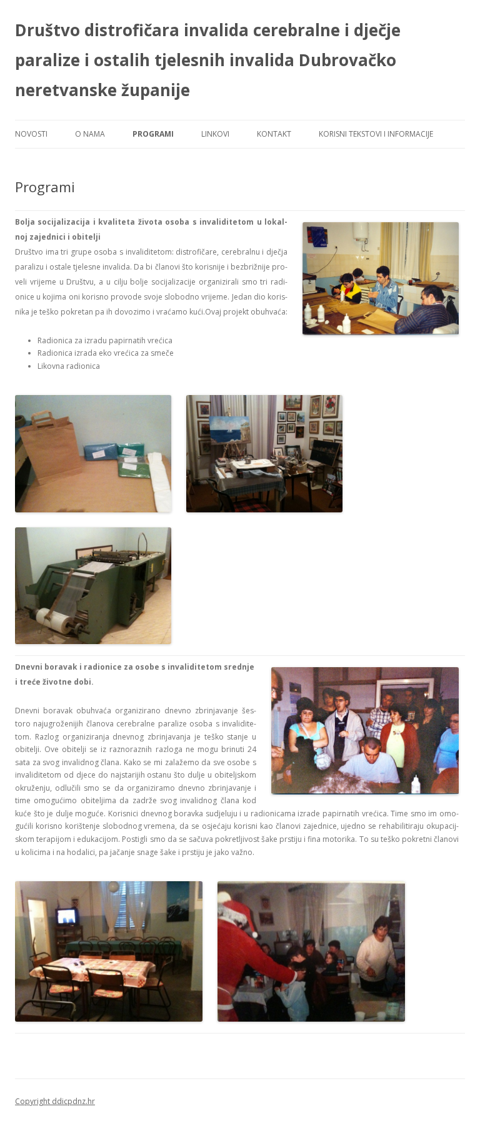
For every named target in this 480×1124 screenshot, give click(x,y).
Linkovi (215, 134)
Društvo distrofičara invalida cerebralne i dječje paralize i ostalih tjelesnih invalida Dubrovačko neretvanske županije (208, 60)
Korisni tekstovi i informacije (376, 134)
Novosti (31, 134)
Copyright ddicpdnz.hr (55, 1101)
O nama (90, 134)
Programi (153, 134)
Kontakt (274, 134)
